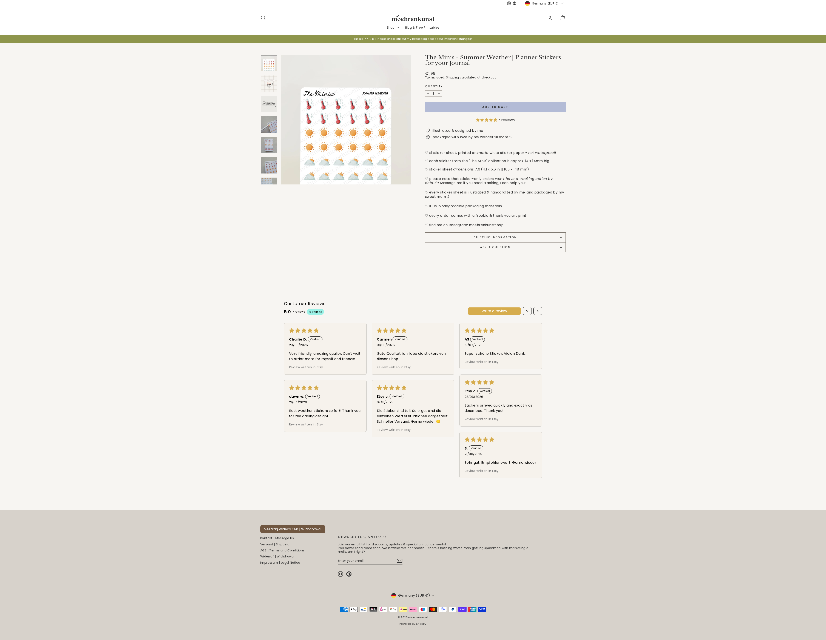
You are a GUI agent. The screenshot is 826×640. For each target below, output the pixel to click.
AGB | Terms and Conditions (282, 550)
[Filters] (527, 311)
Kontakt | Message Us (277, 538)
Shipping (452, 77)
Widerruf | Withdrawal (277, 556)
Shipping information (495, 237)
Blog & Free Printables (422, 27)
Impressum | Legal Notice (280, 562)
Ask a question (495, 247)
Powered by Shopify (412, 624)
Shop (391, 27)
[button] (487, 120)
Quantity (434, 86)
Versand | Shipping (274, 544)
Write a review (494, 310)
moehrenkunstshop (486, 225)
